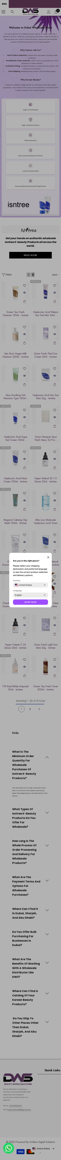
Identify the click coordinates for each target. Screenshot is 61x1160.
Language (17, 590)
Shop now (30, 602)
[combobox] (23, 585)
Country (16, 580)
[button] (48, 557)
